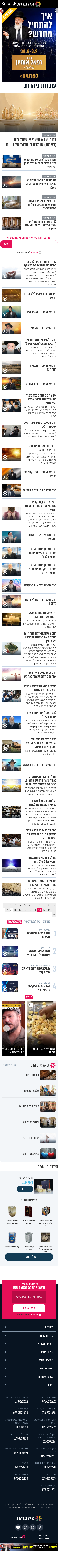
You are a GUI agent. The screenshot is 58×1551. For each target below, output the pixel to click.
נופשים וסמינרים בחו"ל (45, 1485)
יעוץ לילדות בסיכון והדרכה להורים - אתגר (16, 1421)
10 (54, 909)
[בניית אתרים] (43, 1535)
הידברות (49, 1327)
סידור (50, 1385)
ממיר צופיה (51, 1474)
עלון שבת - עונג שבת (46, 1408)
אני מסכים (27, 252)
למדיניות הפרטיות (23, 252)
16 (25, 909)
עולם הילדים (46, 1352)
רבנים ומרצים (46, 1368)
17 (20, 909)
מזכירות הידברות (48, 1397)
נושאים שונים (46, 1360)
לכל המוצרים (29, 1256)
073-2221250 (21, 1478)
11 (49, 909)
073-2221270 (21, 1467)
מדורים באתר (46, 1335)
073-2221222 (49, 1401)
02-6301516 (49, 1441)
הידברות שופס (21, 1474)
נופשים (25, 1462)
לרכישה (25, 1189)
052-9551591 (48, 1456)
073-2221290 (49, 1467)
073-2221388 (49, 1412)
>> (54, 914)
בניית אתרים (43, 1538)
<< (54, 905)
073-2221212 (21, 1401)
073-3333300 (21, 1438)
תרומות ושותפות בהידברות (16, 1397)
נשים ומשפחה (45, 1377)
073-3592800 (20, 1412)
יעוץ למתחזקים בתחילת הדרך (45, 1421)
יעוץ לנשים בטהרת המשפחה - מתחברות (46, 1436)
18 (15, 909)
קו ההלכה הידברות (19, 1434)
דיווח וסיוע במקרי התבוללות (16, 1448)
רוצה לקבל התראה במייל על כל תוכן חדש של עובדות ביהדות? (29, 238)
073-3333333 (49, 1478)
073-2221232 (49, 1427)
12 (44, 909)
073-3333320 (21, 1427)
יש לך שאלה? (10, 1065)
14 (34, 909)
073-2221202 (49, 1490)
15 (30, 909)
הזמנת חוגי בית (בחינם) (45, 1462)
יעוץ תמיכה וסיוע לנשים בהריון (45, 1450)
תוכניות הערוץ (45, 1344)
